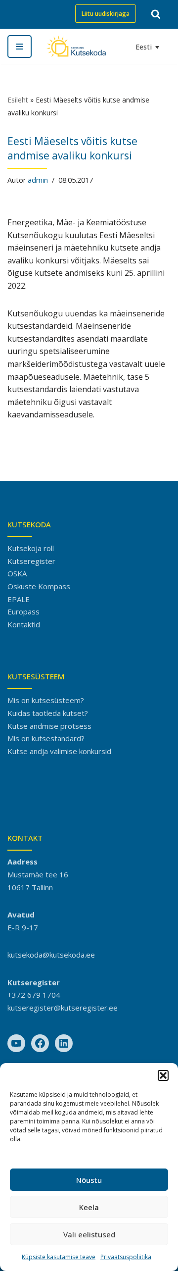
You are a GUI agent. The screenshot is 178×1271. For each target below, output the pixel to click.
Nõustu (89, 1180)
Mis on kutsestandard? (46, 738)
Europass (23, 611)
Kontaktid (23, 624)
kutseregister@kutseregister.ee (62, 1008)
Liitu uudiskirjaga (106, 13)
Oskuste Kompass (38, 586)
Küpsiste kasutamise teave (58, 1257)
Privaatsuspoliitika (125, 1257)
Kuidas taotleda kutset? (47, 713)
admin (38, 180)
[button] (163, 1075)
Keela (89, 1207)
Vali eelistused (89, 1234)
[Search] (156, 14)
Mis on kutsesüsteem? (45, 700)
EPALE (18, 599)
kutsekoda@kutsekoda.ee (51, 955)
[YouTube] (16, 1043)
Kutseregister (31, 561)
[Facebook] (40, 1043)
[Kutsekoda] (76, 46)
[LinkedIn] (64, 1043)
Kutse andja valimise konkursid (59, 751)
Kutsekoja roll (30, 548)
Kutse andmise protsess (49, 726)
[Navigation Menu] (19, 46)
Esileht (17, 99)
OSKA (17, 573)
